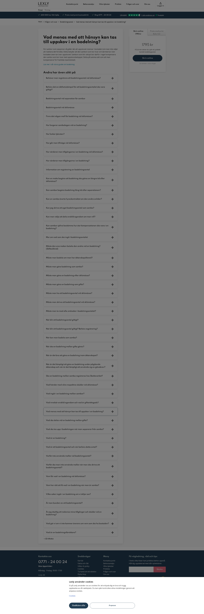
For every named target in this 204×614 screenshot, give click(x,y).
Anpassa (112, 605)
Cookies (72, 596)
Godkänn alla (78, 605)
